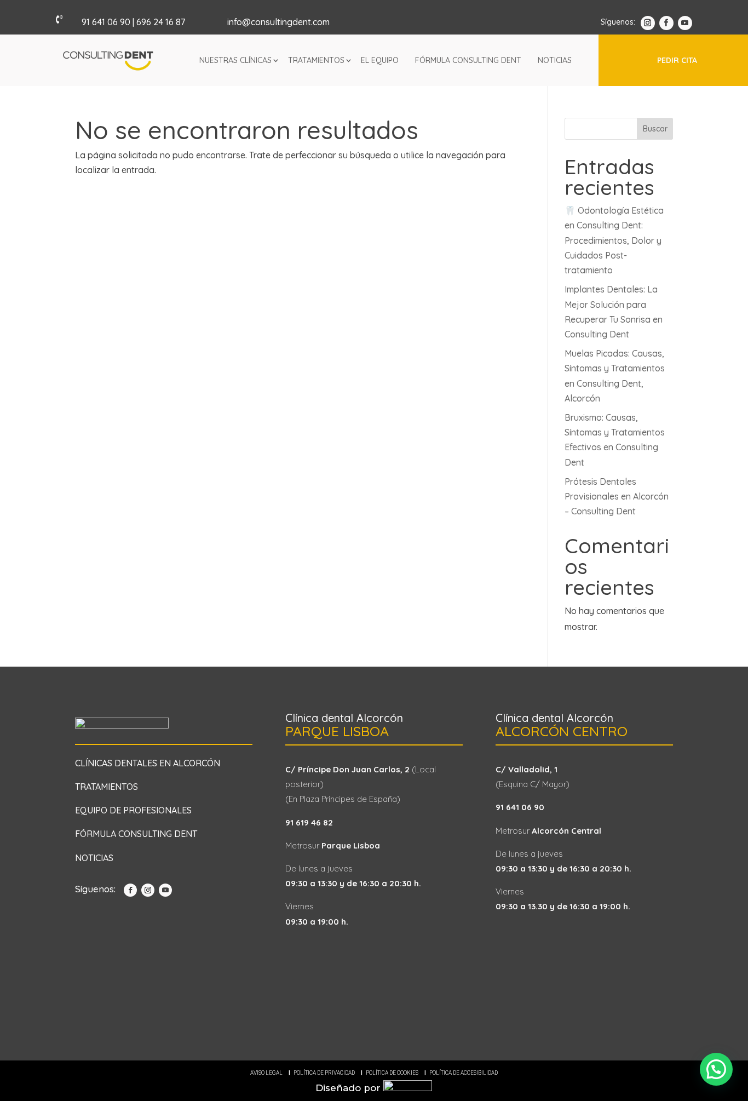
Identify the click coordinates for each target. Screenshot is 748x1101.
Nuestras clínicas (235, 60)
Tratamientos (316, 60)
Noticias (555, 60)
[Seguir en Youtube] (685, 23)
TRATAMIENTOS (106, 786)
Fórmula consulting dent (468, 60)
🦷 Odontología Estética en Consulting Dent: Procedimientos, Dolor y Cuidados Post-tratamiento (614, 240)
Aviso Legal (266, 1073)
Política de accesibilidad (463, 1073)
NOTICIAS (94, 857)
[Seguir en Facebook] (666, 23)
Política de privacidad (324, 1073)
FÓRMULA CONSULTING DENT (136, 833)
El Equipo (380, 60)
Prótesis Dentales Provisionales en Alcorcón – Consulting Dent (617, 496)
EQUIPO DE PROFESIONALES (133, 810)
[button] (716, 1069)
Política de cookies (392, 1073)
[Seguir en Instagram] (648, 23)
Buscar (655, 129)
